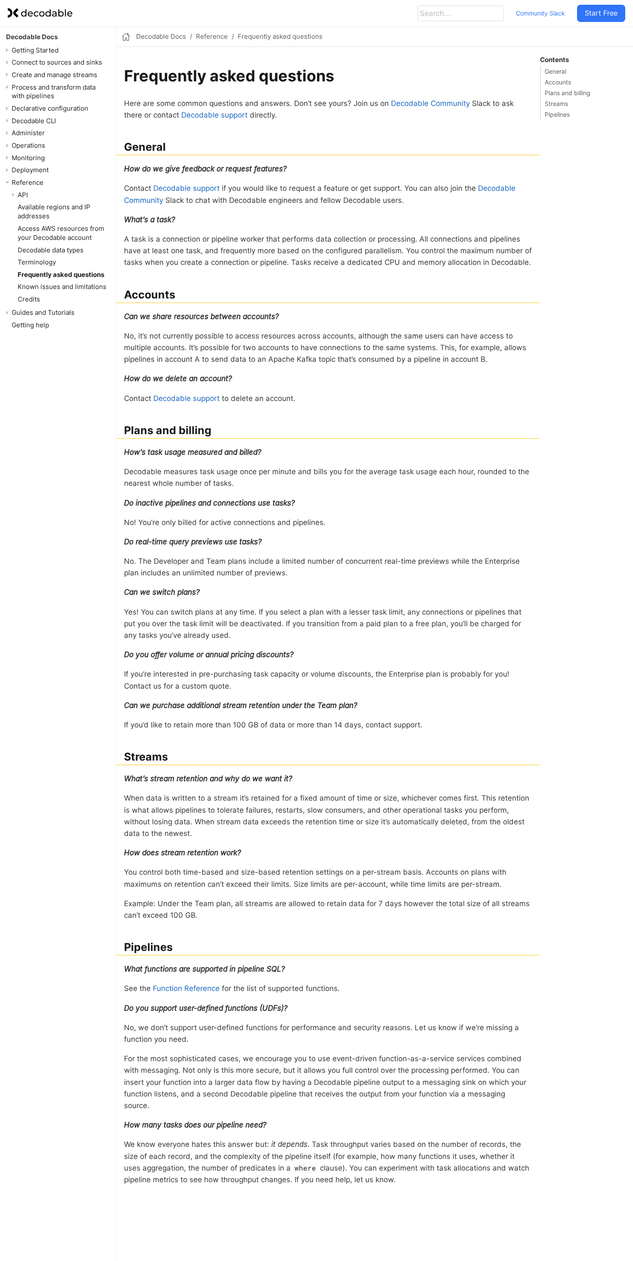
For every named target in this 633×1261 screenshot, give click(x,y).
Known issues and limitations (62, 287)
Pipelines (557, 114)
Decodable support (214, 115)
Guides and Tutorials (43, 312)
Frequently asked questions (61, 274)
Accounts (558, 82)
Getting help (30, 325)
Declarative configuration (50, 108)
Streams (556, 103)
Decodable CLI (34, 121)
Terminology (37, 262)
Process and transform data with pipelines (54, 91)
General (555, 71)
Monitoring (28, 158)
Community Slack (540, 13)
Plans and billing (567, 93)
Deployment (30, 170)
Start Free (601, 13)
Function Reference (186, 988)
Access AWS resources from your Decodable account (61, 233)
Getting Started (35, 50)
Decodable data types (51, 249)
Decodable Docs (32, 37)
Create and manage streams (54, 75)
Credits (29, 299)
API (23, 195)
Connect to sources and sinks (57, 62)
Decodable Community (430, 103)
